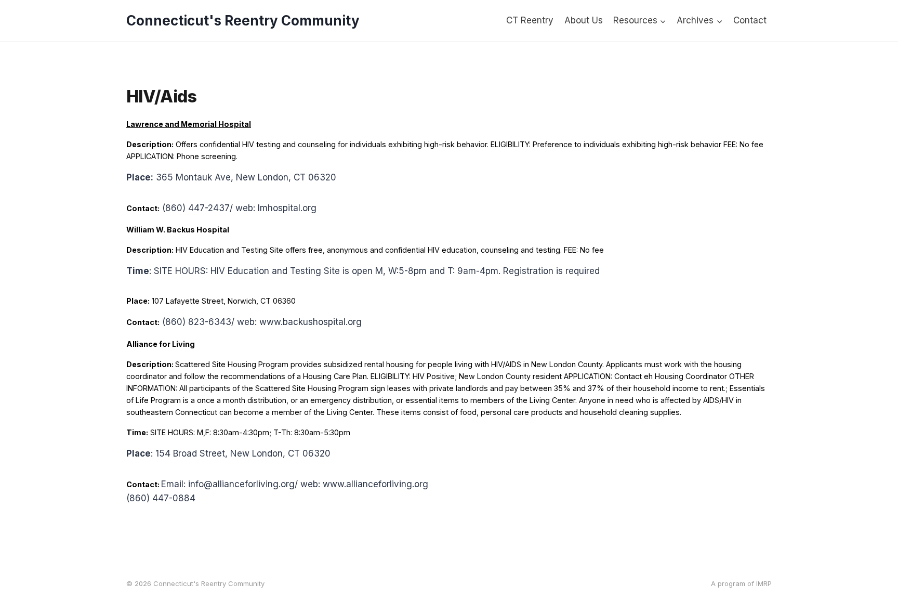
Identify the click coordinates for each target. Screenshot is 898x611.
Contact (750, 20)
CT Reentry (529, 20)
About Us (583, 20)
